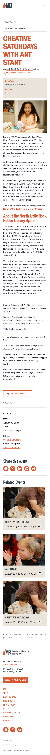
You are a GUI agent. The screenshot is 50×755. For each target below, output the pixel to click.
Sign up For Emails (15, 680)
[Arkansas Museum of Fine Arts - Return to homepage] (7, 5)
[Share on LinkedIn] (19, 468)
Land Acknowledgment (11, 745)
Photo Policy (9, 705)
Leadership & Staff (11, 713)
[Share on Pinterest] (26, 468)
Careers (7, 709)
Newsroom (8, 717)
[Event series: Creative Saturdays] (39, 526)
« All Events (9, 22)
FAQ (4, 689)
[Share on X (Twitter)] (12, 468)
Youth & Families (11, 447)
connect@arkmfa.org (13, 661)
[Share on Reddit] (33, 468)
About (6, 693)
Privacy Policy (8, 741)
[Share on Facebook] (6, 468)
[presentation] (24, 502)
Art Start (11, 569)
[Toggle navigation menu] (44, 5)
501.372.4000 (10, 664)
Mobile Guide (9, 701)
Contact (7, 721)
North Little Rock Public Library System (23, 208)
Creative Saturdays (12, 439)
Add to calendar (18, 393)
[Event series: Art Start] (40, 573)
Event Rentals (9, 697)
